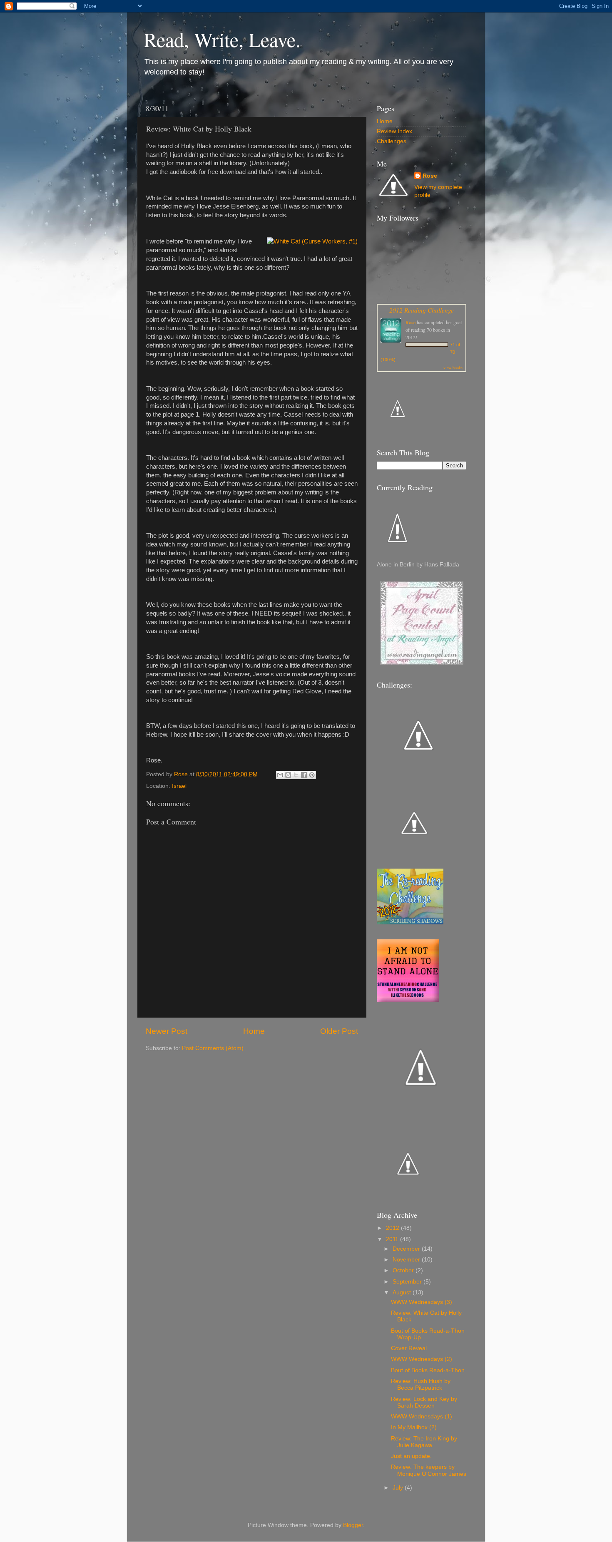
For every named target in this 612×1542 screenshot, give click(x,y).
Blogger (353, 1525)
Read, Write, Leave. (222, 39)
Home (254, 1031)
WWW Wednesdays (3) (421, 1302)
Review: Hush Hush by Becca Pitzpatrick (420, 1384)
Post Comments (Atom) (213, 1048)
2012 (393, 1228)
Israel (179, 786)
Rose (430, 176)
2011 (393, 1239)
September (408, 1282)
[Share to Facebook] (304, 775)
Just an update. (411, 1456)
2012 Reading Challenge (421, 309)
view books (453, 367)
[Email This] (280, 775)
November (407, 1259)
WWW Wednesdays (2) (421, 1359)
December (407, 1249)
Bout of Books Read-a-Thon (428, 1370)
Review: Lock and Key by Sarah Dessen (424, 1402)
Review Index (394, 131)
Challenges (391, 141)
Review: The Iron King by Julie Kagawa (424, 1441)
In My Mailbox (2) (414, 1427)
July (399, 1488)
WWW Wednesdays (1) (421, 1416)
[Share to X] (296, 775)
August (403, 1292)
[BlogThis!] (288, 775)
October (404, 1270)
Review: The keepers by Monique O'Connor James (428, 1470)
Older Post (339, 1031)
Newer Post (166, 1031)
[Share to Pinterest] (312, 775)
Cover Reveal (409, 1348)
